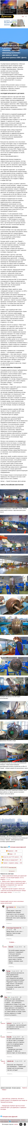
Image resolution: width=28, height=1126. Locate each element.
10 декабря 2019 (8, 43)
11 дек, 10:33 (18, 1061)
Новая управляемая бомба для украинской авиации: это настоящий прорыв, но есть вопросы (13, 877)
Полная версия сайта (5, 1120)
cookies (16, 1124)
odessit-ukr (10, 1061)
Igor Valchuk (9, 907)
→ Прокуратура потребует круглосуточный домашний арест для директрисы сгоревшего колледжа (13, 1107)
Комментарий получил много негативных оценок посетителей (12, 902)
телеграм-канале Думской (18, 847)
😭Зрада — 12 (12, 854)
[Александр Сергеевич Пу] (3, 928)
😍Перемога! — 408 (11, 851)
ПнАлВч (11, 947)
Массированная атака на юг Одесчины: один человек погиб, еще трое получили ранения (8, 11)
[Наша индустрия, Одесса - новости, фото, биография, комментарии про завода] (5, 867)
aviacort (9, 1023)
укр (23, 16)
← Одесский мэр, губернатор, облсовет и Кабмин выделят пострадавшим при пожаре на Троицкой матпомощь (14, 1100)
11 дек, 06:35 (14, 997)
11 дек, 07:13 (16, 1023)
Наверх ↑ (4, 1089)
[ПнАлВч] (4, 947)
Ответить (9, 923)
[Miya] (2, 997)
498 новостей (11, 871)
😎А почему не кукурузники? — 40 (11, 860)
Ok (21, 1124)
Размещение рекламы (15, 1120)
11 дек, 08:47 (16, 1037)
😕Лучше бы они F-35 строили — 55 (11, 857)
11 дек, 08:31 (18, 947)
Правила (24, 1088)
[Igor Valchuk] (3, 907)
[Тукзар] (3, 971)
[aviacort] (3, 1023)
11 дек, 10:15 (15, 971)
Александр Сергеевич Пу (13, 928)
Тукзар (8, 971)
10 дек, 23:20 (20, 907)
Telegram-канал (14, 1121)
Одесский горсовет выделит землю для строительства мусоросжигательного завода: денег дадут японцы (13, 890)
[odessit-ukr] (3, 1063)
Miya (6, 997)
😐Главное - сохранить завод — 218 (11, 863)
